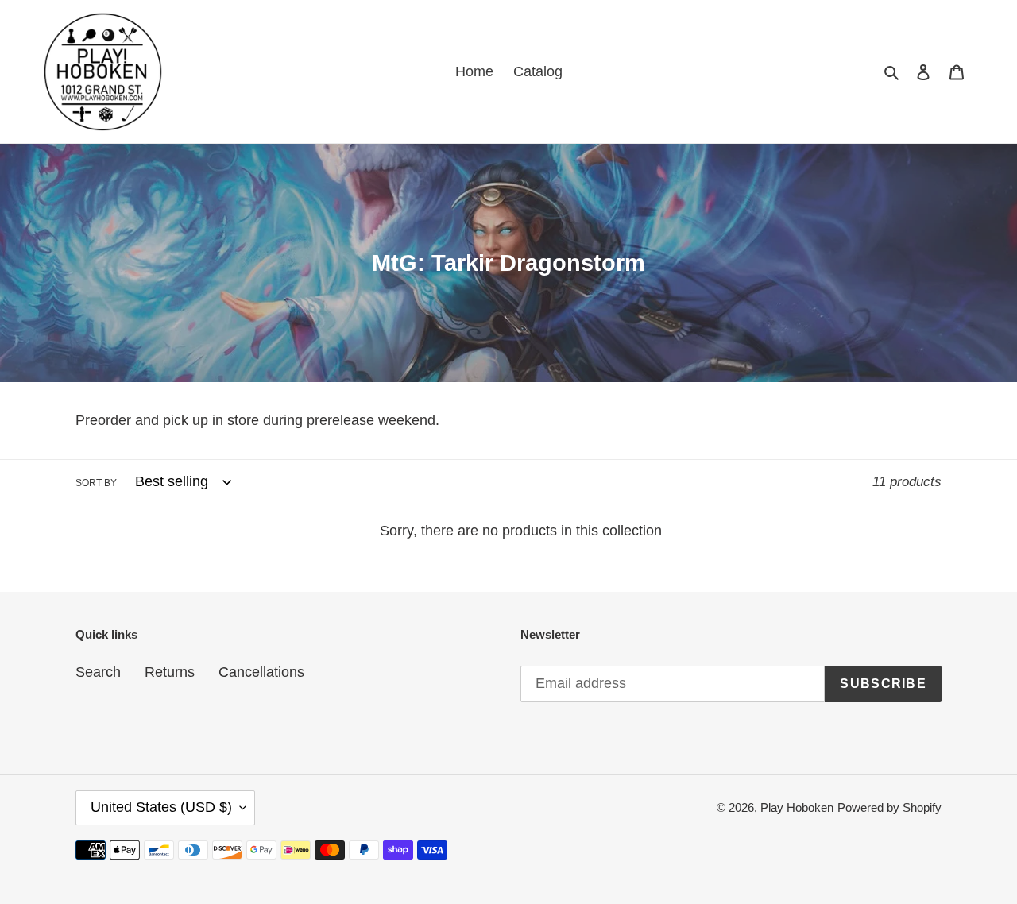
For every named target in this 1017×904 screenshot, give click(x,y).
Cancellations (261, 672)
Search (98, 672)
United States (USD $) (161, 807)
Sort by (96, 483)
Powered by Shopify (889, 807)
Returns (170, 672)
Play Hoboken (796, 807)
